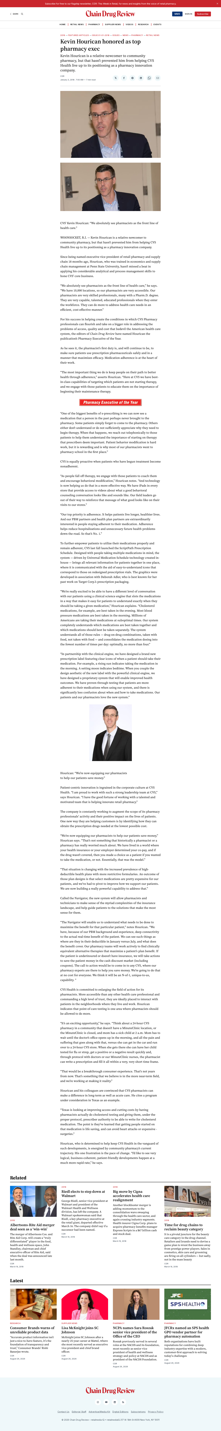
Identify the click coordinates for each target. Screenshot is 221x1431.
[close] (217, 3)
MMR (177, 14)
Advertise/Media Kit (99, 1411)
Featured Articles (78, 35)
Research (143, 24)
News (126, 35)
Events (157, 24)
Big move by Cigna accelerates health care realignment (131, 1195)
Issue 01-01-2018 (100, 35)
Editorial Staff (79, 1411)
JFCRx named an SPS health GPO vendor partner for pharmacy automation (186, 1332)
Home (63, 24)
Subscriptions (138, 1411)
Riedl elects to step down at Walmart (83, 1193)
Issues (116, 35)
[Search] (22, 14)
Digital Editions (120, 1411)
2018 (62, 35)
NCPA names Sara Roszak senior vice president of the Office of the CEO (135, 1332)
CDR (62, 76)
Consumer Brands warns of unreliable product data (32, 1329)
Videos (129, 24)
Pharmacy (94, 24)
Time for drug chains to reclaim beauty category (183, 1227)
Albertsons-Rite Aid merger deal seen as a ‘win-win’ (32, 1227)
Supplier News (113, 24)
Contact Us (63, 1411)
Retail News (77, 24)
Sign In (188, 14)
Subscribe (203, 14)
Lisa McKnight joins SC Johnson (79, 1329)
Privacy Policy (156, 1411)
